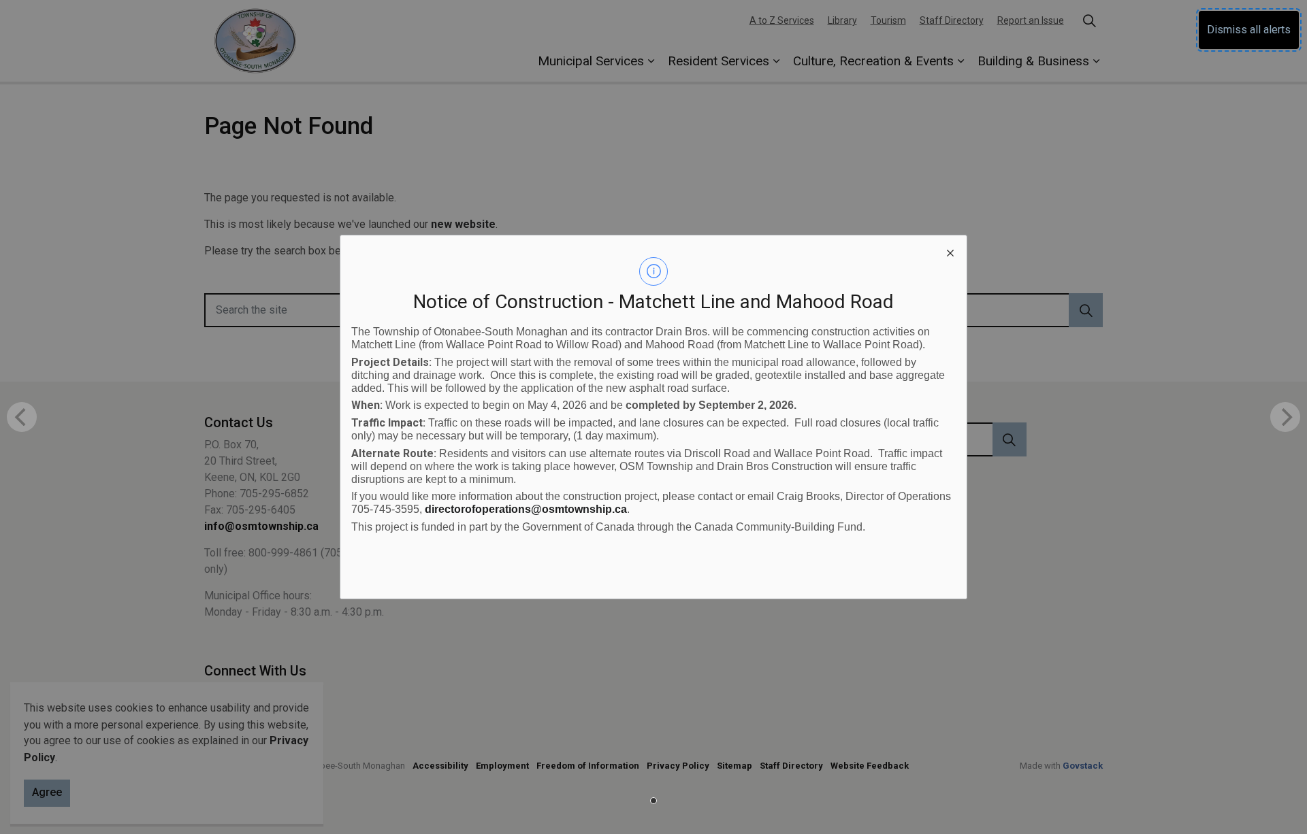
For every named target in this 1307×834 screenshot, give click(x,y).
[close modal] (950, 251)
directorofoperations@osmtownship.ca (526, 509)
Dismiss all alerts (1249, 29)
